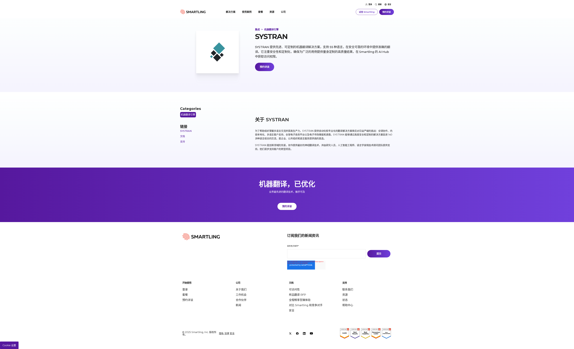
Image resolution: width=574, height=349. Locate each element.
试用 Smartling (367, 12)
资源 (272, 11)
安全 (291, 310)
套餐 (260, 11)
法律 (226, 333)
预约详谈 (386, 12)
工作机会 (241, 294)
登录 (370, 4)
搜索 (380, 4)
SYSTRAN (186, 131)
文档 (182, 136)
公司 (283, 11)
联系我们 (347, 289)
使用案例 (247, 11)
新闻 (238, 305)
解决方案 (230, 11)
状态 (345, 300)
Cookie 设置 (9, 345)
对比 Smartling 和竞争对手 (306, 305)
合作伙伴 (241, 300)
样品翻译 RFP (297, 294)
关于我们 (241, 289)
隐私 (221, 333)
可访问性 (294, 289)
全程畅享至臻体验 (299, 300)
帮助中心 (347, 305)
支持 (182, 141)
